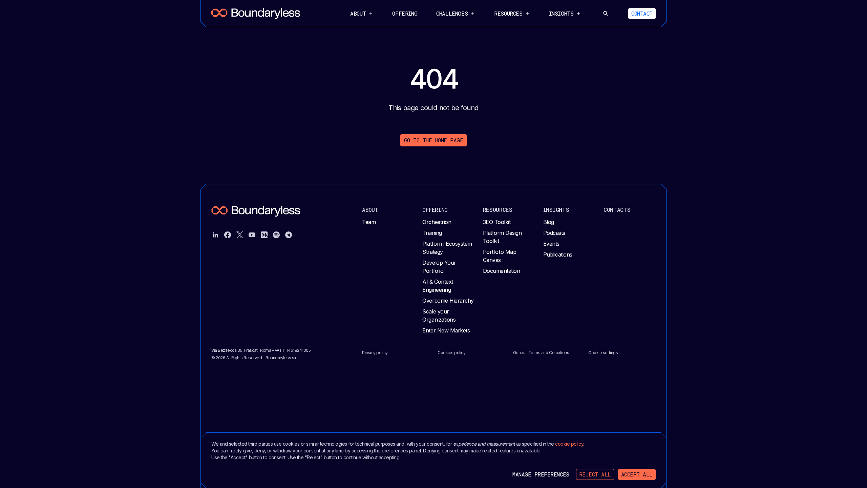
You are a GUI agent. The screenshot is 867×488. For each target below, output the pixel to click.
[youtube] (252, 235)
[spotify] (276, 235)
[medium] (264, 235)
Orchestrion (436, 222)
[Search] (606, 13)
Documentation (501, 270)
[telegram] (288, 235)
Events (551, 243)
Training (432, 232)
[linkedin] (215, 235)
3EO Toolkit (497, 222)
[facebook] (228, 235)
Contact (642, 13)
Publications (557, 254)
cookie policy (569, 444)
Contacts (617, 209)
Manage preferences (540, 474)
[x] (240, 235)
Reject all (595, 474)
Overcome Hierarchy (447, 300)
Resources (497, 209)
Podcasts (554, 232)
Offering (404, 13)
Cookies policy (451, 352)
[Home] (255, 13)
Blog (548, 222)
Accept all (637, 474)
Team (369, 222)
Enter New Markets (446, 330)
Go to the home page (433, 140)
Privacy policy (374, 352)
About (370, 209)
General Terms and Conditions (541, 352)
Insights (556, 209)
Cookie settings (603, 353)
